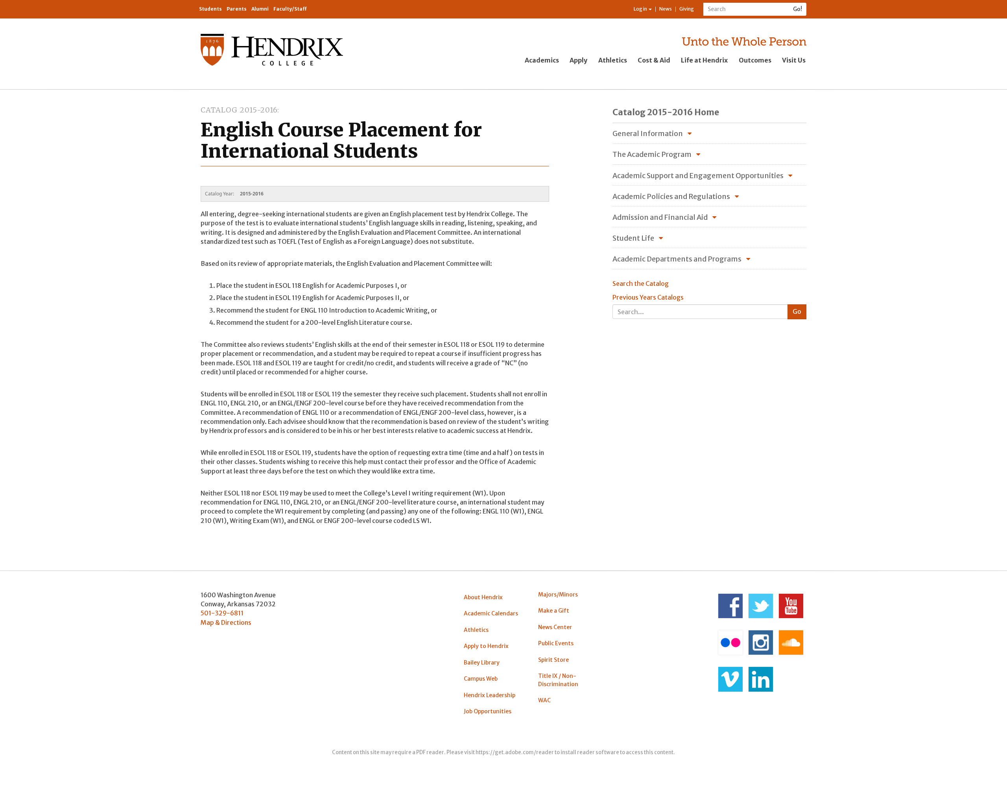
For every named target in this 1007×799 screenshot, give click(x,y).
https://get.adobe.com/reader (515, 752)
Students (210, 9)
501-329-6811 (222, 613)
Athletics (612, 60)
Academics (542, 60)
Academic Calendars (491, 613)
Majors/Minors (558, 594)
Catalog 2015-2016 (239, 109)
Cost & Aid (654, 60)
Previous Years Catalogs (648, 297)
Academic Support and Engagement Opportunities (698, 175)
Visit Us (794, 60)
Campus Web (481, 678)
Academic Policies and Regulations (671, 196)
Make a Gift (553, 610)
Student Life (633, 238)
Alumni (260, 9)
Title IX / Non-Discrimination (558, 679)
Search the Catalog (640, 283)
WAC (544, 700)
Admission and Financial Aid (660, 217)
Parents (237, 9)
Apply (578, 60)
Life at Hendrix (704, 60)
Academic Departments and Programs (676, 258)
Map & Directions (226, 622)
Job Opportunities (487, 711)
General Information (647, 133)
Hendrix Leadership (489, 695)
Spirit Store (553, 659)
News (665, 9)
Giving (686, 9)
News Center (555, 627)
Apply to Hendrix (486, 646)
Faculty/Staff (290, 9)
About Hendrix (483, 597)
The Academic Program (652, 154)
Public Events (556, 643)
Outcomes (755, 60)
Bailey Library (482, 662)
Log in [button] (641, 9)
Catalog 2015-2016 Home (665, 112)
